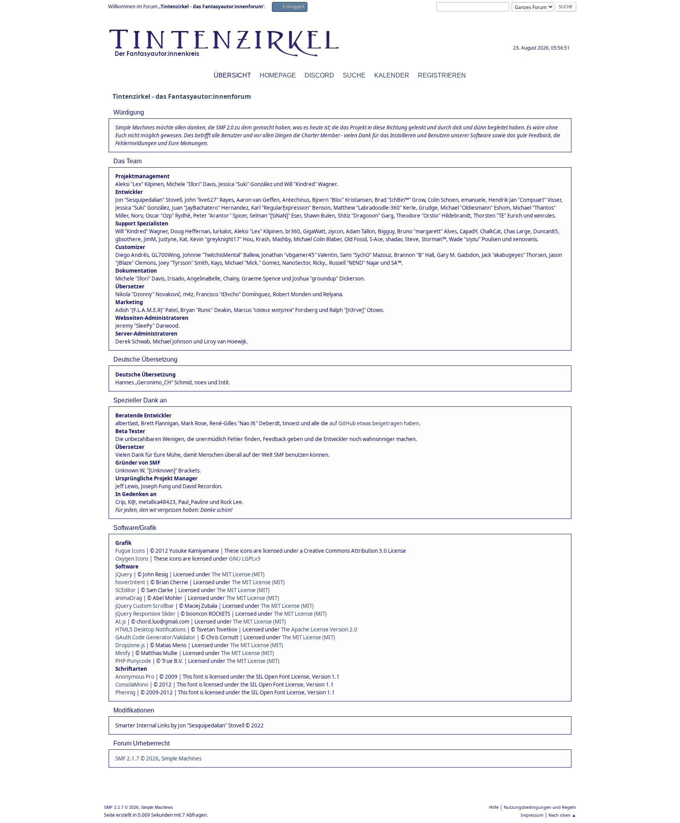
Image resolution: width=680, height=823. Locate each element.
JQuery (123, 574)
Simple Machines (181, 758)
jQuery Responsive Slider (145, 613)
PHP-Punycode (133, 660)
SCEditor (125, 590)
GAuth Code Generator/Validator (155, 637)
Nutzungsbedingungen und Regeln (540, 807)
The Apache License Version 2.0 (319, 629)
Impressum (532, 815)
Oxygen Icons (131, 558)
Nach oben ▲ (562, 815)
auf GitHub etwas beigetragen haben (374, 423)
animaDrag (128, 598)
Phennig (125, 692)
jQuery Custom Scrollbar (144, 605)
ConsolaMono (131, 684)
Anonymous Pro (134, 676)
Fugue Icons (130, 550)
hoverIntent (130, 582)
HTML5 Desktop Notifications (150, 629)
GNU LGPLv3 (245, 558)
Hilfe (494, 807)
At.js (120, 621)
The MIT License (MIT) (238, 574)
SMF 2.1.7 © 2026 (137, 758)
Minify (122, 653)
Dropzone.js (130, 645)
